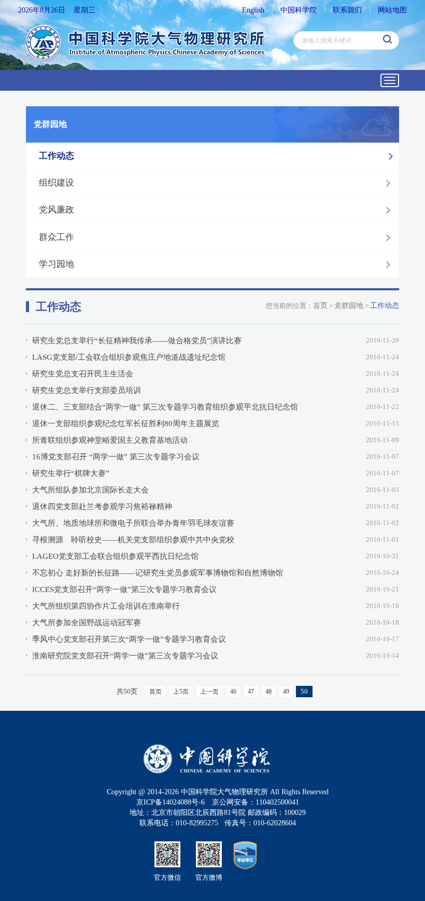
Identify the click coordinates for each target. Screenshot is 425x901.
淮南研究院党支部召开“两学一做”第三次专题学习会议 (125, 656)
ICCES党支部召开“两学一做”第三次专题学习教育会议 (124, 589)
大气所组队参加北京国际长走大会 (90, 490)
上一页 (209, 691)
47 (251, 691)
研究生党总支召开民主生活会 (82, 374)
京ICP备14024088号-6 (170, 802)
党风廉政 (56, 210)
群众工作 (56, 237)
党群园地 (348, 305)
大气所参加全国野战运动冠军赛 (86, 622)
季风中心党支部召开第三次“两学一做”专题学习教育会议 (129, 639)
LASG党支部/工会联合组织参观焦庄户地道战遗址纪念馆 (128, 357)
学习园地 (56, 264)
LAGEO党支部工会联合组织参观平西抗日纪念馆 (115, 556)
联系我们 (347, 10)
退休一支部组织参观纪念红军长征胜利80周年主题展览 (125, 423)
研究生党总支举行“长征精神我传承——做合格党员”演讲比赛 (137, 340)
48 (268, 691)
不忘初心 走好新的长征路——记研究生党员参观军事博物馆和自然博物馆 (157, 573)
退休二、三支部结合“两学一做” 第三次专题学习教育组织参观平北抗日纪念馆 (165, 407)
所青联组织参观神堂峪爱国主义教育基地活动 (110, 440)
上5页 (181, 691)
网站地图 (392, 10)
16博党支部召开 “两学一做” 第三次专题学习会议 (116, 457)
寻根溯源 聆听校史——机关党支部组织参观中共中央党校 (133, 540)
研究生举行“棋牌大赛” (70, 473)
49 (286, 691)
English (253, 10)
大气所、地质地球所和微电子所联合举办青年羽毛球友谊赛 (133, 523)
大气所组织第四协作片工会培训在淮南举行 (106, 606)
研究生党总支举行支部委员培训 (86, 390)
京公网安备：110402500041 (255, 802)
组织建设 (56, 183)
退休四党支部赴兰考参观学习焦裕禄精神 (102, 506)
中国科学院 (298, 10)
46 (233, 691)
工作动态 (56, 156)
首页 (320, 305)
